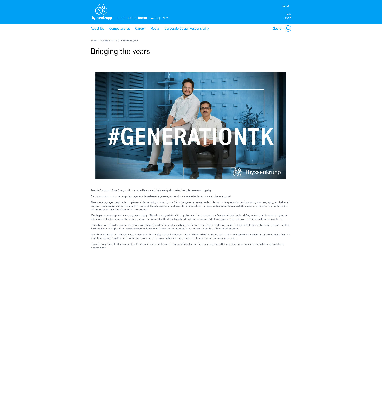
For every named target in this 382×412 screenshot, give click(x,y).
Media (154, 28)
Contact (285, 5)
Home (94, 40)
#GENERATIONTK (109, 40)
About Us (97, 28)
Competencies (119, 28)
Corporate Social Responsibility (186, 28)
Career (140, 28)
